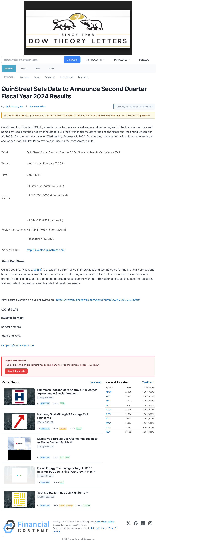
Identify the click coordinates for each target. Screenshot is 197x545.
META (108, 414)
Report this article (16, 371)
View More (96, 382)
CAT (61, 457)
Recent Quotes (94, 59)
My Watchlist (120, 59)
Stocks (24, 68)
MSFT (108, 418)
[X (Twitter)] (128, 526)
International (66, 77)
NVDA (108, 423)
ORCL (108, 427)
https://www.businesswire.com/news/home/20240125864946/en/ (98, 299)
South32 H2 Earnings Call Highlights (62, 492)
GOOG (109, 409)
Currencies (50, 77)
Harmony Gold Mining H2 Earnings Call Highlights (62, 416)
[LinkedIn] (143, 526)
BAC (108, 405)
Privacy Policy (97, 528)
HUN (62, 404)
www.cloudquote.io (105, 521)
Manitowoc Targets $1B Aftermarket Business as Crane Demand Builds (67, 440)
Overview (24, 77)
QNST (37, 269)
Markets (9, 68)
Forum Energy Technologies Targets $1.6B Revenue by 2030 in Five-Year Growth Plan (66, 469)
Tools (51, 68)
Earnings (63, 428)
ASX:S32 (87, 505)
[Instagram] (150, 526)
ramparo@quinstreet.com (17, 345)
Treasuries (83, 77)
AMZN (108, 392)
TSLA (108, 432)
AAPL (108, 396)
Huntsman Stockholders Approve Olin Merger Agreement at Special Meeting (67, 391)
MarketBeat (45, 404)
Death (62, 505)
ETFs (38, 68)
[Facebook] (136, 526)
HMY (79, 428)
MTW (67, 457)
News (37, 77)
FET (61, 482)
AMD (108, 400)
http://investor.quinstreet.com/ (46, 250)
